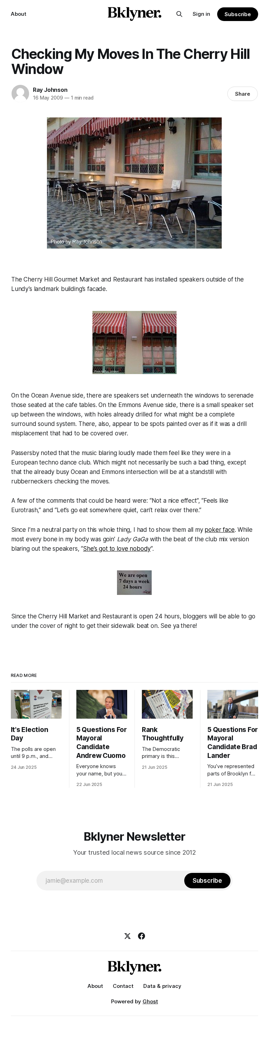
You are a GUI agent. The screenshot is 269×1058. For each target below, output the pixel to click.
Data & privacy (162, 986)
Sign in (201, 14)
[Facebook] (141, 936)
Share (242, 93)
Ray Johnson (50, 89)
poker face (219, 529)
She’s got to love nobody (117, 548)
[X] (127, 936)
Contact (123, 986)
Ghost (150, 1001)
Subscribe (238, 14)
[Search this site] (179, 14)
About (18, 14)
